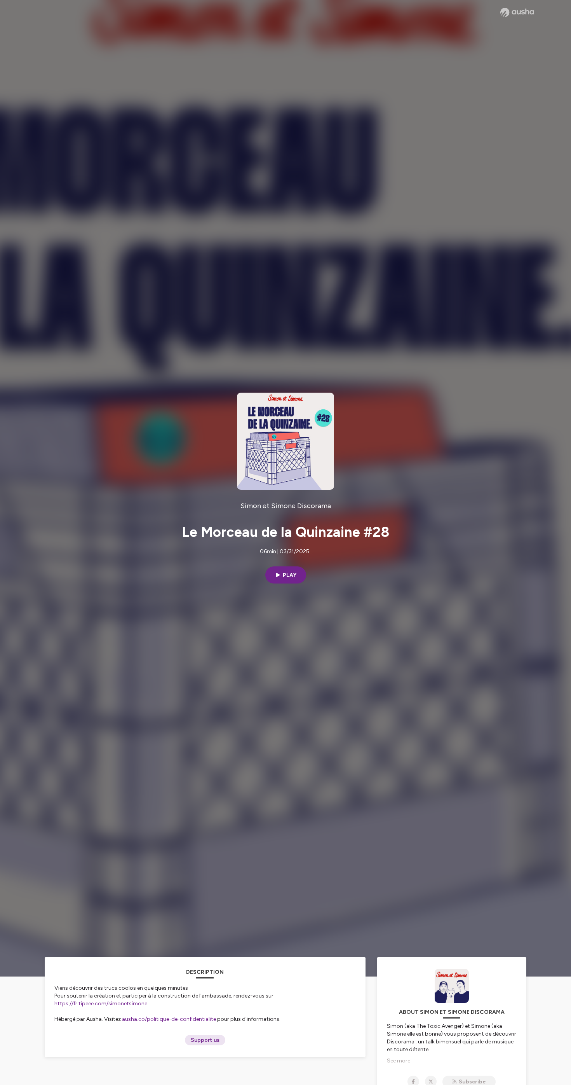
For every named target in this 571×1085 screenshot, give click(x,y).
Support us (205, 1040)
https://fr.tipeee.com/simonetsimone (100, 1003)
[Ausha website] (517, 12)
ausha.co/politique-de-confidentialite (169, 1019)
